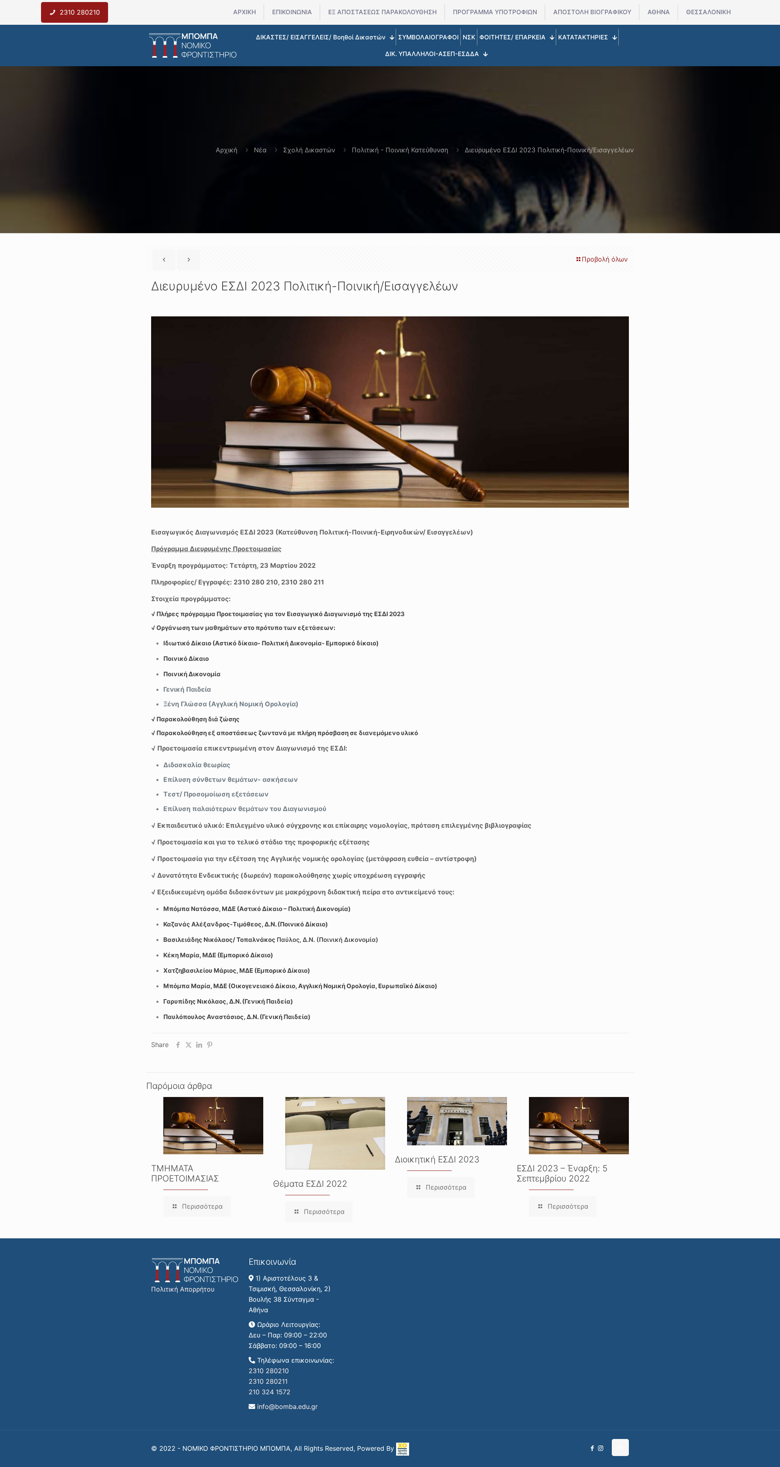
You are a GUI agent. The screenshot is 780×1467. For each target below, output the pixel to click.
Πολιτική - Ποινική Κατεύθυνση (400, 150)
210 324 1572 (269, 1392)
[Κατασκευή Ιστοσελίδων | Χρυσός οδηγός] (402, 1453)
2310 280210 (269, 1371)
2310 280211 (268, 1381)
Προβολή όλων (605, 259)
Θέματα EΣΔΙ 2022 (310, 1184)
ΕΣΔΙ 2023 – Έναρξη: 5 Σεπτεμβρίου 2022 (562, 1173)
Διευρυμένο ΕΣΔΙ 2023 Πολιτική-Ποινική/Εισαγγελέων (549, 150)
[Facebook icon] (592, 1448)
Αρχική (226, 150)
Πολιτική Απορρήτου (182, 1289)
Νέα (260, 150)
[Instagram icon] (601, 1448)
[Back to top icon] (620, 1447)
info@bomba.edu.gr (287, 1406)
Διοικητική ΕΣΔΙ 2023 (437, 1159)
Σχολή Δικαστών (309, 150)
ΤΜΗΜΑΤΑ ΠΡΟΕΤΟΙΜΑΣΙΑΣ (185, 1173)
